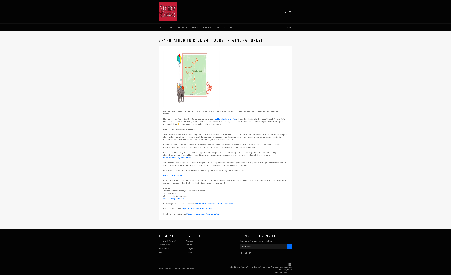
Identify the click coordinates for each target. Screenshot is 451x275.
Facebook (190, 241)
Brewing (207, 27)
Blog (161, 252)
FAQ (217, 27)
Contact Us (190, 252)
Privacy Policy (164, 245)
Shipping (228, 27)
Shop (171, 27)
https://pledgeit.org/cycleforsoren (178, 158)
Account (289, 27)
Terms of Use (164, 248)
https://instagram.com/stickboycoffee (202, 214)
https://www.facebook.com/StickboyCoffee (214, 203)
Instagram (190, 248)
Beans (195, 27)
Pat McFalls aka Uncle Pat (225, 119)
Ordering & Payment (167, 241)
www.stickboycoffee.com (173, 198)
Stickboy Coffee (170, 268)
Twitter (189, 245)
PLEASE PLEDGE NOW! (172, 175)
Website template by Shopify (186, 268)
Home (161, 27)
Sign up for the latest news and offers (256, 241)
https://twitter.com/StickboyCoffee (197, 209)
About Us (182, 27)
